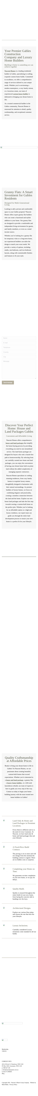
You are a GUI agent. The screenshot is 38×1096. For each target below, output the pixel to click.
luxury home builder (14, 783)
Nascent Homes (10, 71)
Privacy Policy (13, 1084)
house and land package (14, 780)
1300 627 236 (6, 1068)
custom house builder (20, 94)
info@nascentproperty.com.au (10, 1070)
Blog (3, 1073)
